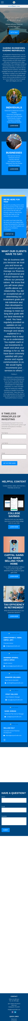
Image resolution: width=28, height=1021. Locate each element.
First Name (5, 433)
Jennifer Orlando (13, 677)
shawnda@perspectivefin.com (14, 666)
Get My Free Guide (9, 463)
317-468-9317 (15, 999)
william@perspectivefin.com (13, 735)
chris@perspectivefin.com (12, 646)
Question (4, 816)
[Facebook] (12, 1012)
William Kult (9, 728)
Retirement (14, 1019)
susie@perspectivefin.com (13, 716)
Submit (5, 830)
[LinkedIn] (5, 740)
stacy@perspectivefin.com (15, 700)
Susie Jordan (10, 711)
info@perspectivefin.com (14, 1009)
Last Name (5, 443)
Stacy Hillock (11, 694)
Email (3, 453)
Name (3, 797)
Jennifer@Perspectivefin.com (15, 683)
